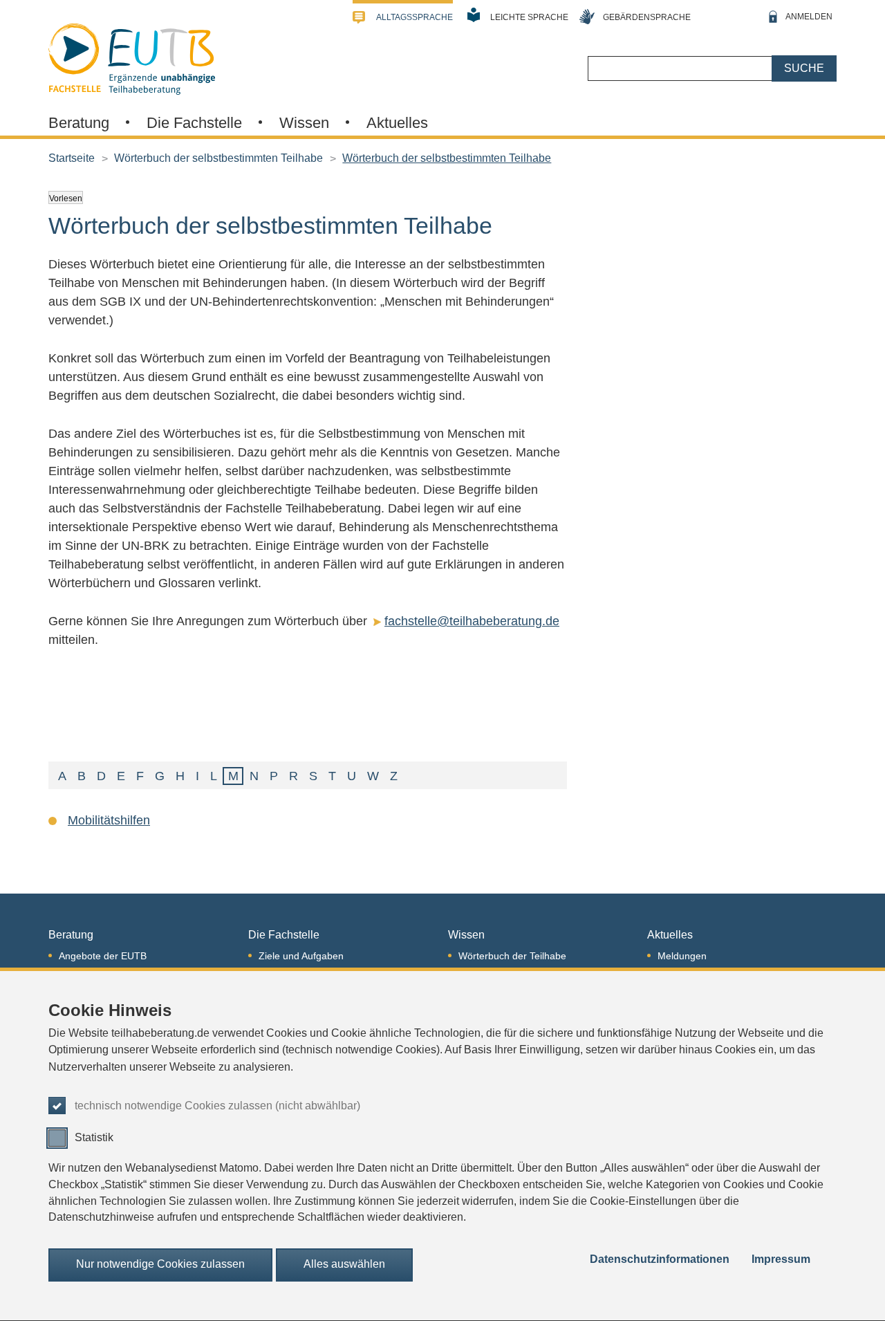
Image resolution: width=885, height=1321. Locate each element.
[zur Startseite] (131, 57)
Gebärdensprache (647, 17)
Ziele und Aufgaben (301, 955)
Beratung (78, 122)
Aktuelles (397, 122)
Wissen (304, 122)
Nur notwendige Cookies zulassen (160, 1265)
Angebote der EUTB (103, 955)
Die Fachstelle (194, 122)
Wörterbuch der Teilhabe (512, 955)
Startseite (71, 158)
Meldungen (682, 955)
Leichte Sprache (529, 17)
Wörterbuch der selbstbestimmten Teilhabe (218, 158)
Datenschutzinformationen (659, 1259)
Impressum (781, 1259)
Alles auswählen (344, 1265)
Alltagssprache (414, 17)
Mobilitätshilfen (109, 820)
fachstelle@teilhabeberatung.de (471, 621)
